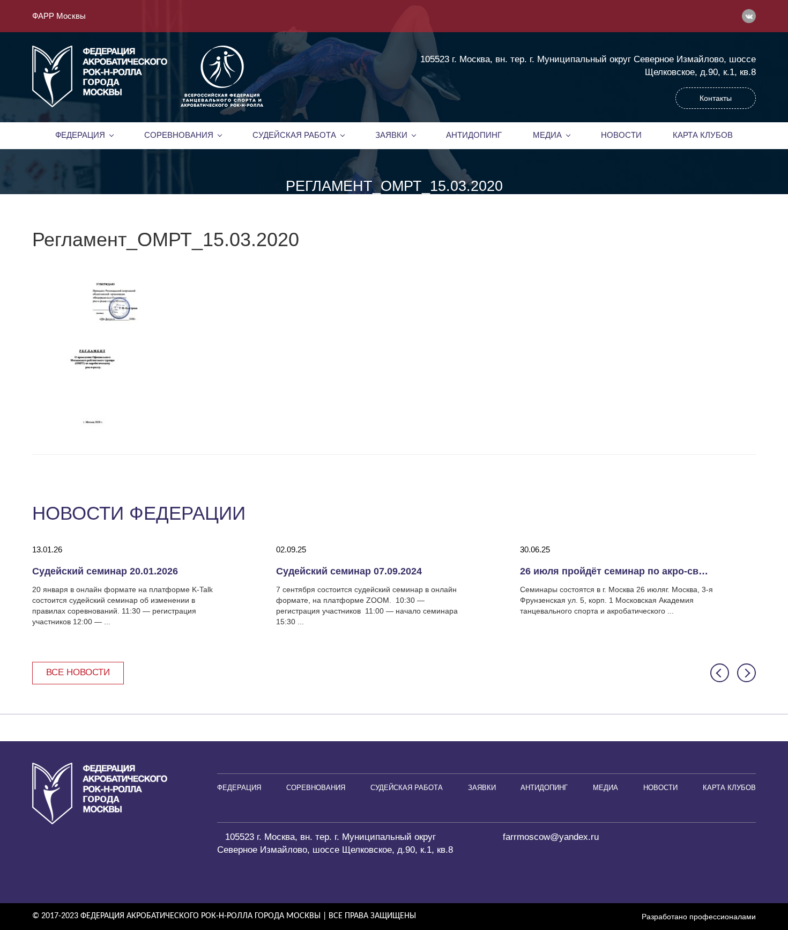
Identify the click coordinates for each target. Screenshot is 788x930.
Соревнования (178, 135)
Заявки (391, 135)
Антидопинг (474, 135)
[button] (719, 672)
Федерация (80, 135)
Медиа (547, 135)
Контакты (716, 98)
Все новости (78, 672)
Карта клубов (703, 135)
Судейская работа (294, 135)
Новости (621, 135)
